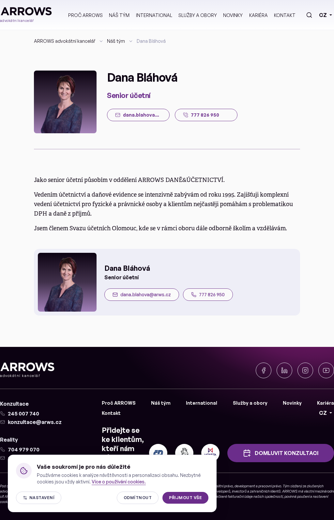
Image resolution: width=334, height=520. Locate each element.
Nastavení (41, 497)
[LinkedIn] (284, 370)
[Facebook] (263, 370)
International (154, 15)
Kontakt (285, 15)
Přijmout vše (185, 497)
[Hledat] (309, 15)
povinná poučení (297, 496)
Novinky (233, 15)
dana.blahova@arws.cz (145, 294)
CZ (323, 15)
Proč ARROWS (85, 15)
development (245, 486)
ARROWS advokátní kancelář (64, 41)
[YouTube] (326, 370)
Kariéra (258, 15)
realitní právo (223, 486)
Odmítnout (138, 497)
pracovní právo (269, 486)
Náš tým (119, 15)
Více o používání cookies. (119, 481)
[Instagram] (305, 370)
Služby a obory (197, 15)
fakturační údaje (240, 496)
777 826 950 (212, 294)
